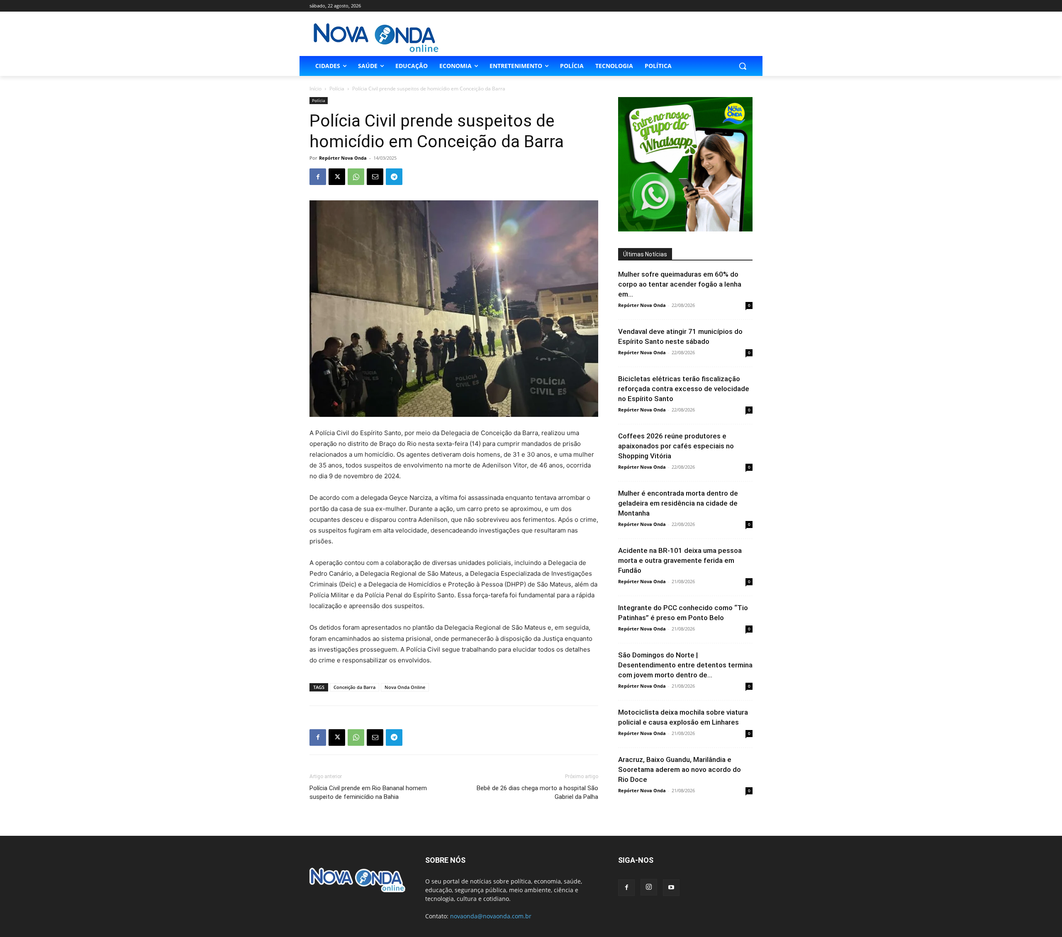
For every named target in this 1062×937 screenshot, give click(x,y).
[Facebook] (317, 176)
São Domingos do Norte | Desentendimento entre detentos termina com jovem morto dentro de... (685, 665)
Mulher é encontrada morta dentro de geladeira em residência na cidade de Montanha (678, 503)
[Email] (375, 176)
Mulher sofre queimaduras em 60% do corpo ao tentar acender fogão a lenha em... (679, 284)
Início (315, 88)
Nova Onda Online (405, 687)
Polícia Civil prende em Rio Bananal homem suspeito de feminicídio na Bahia (368, 792)
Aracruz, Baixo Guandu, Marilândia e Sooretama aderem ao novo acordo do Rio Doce (679, 769)
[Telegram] (394, 176)
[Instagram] (649, 887)
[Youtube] (671, 887)
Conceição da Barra (354, 687)
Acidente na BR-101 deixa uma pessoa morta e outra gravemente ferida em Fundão (680, 560)
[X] (337, 176)
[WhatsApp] (356, 176)
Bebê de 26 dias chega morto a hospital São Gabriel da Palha (537, 792)
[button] (743, 66)
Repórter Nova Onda (343, 158)
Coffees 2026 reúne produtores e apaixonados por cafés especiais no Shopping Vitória (676, 446)
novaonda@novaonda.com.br (490, 916)
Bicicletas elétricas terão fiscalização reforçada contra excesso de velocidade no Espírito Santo (683, 389)
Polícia (336, 88)
